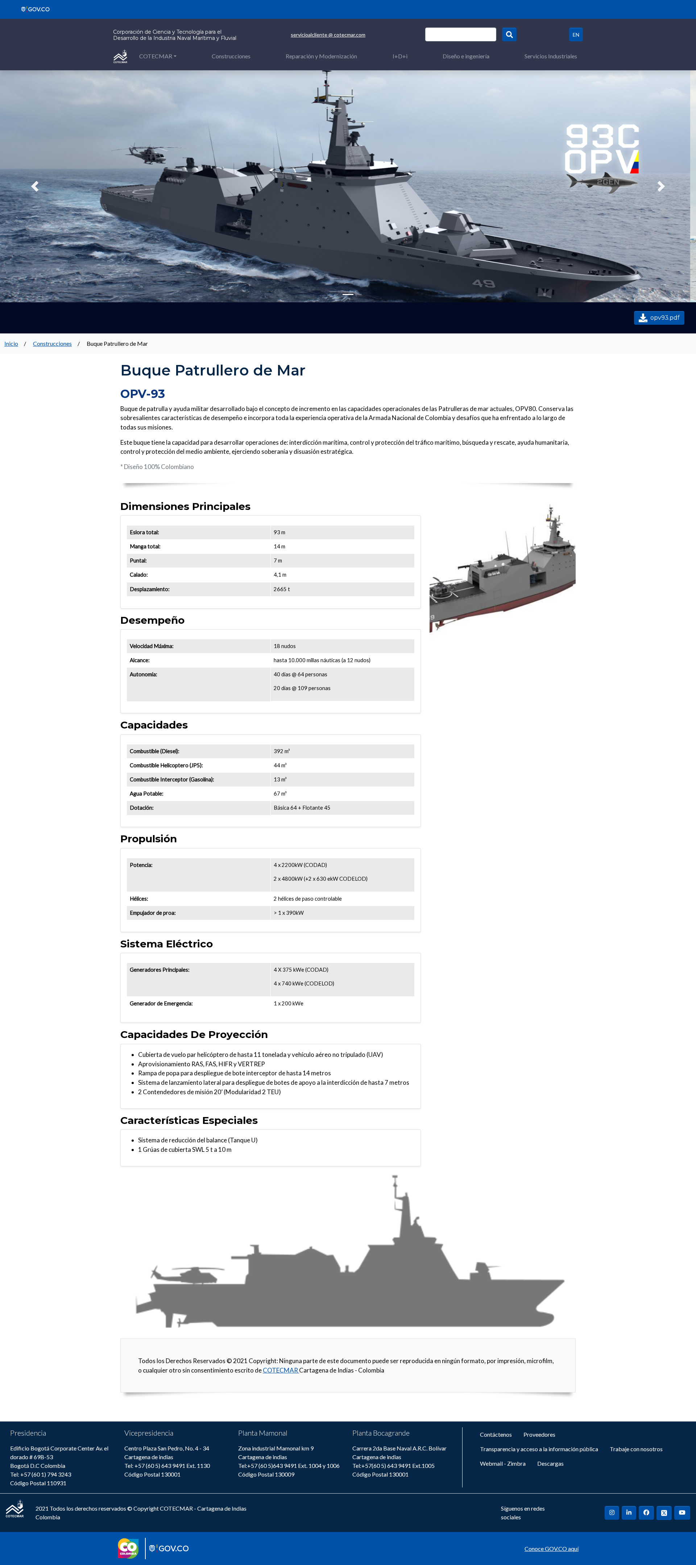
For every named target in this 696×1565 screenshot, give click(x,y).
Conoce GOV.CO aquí (552, 1548)
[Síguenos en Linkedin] (629, 1513)
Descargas (550, 1463)
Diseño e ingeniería (466, 56)
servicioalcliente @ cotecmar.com (328, 35)
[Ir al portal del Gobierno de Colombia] (33, 8)
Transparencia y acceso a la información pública (539, 1448)
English (576, 34)
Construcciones (231, 56)
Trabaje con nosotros (636, 1448)
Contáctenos (496, 1434)
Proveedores (539, 1434)
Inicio (11, 343)
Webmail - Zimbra (503, 1463)
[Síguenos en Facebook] (646, 1513)
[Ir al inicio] (120, 56)
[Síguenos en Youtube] (682, 1513)
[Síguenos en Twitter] (664, 1513)
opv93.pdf (665, 317)
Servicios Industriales (551, 56)
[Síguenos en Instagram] (612, 1513)
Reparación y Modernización (321, 56)
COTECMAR (155, 56)
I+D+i (400, 56)
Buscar (509, 34)
